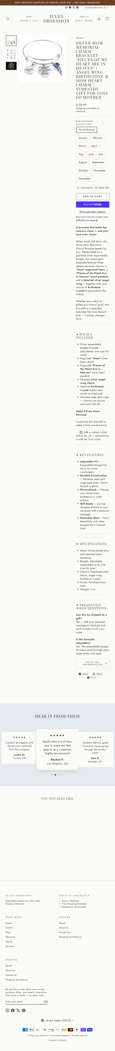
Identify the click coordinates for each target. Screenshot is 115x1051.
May (81, 154)
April (94, 146)
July (101, 154)
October (83, 170)
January (83, 138)
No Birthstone (87, 130)
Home (29, 17)
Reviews (89, 20)
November (100, 170)
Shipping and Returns (70, 936)
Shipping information (93, 663)
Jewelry (24, 20)
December (85, 178)
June (91, 154)
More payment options (93, 212)
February (98, 138)
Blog (35, 20)
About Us (84, 17)
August (83, 162)
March (82, 146)
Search (79, 20)
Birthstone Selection (84, 123)
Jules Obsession (56, 18)
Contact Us (64, 932)
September (98, 162)
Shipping (80, 108)
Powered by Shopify (57, 1040)
